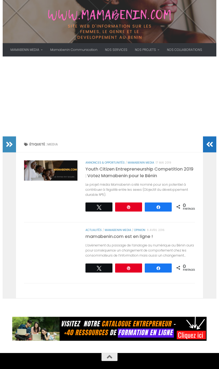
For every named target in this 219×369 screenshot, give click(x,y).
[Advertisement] (109, 96)
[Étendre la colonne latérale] (9, 144)
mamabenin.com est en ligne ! (119, 236)
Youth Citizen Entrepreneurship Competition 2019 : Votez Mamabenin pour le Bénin (139, 172)
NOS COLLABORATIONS (184, 49)
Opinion (139, 230)
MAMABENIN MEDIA (24, 49)
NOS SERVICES (116, 49)
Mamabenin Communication (73, 49)
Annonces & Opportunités (105, 163)
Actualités (93, 230)
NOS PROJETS (145, 49)
